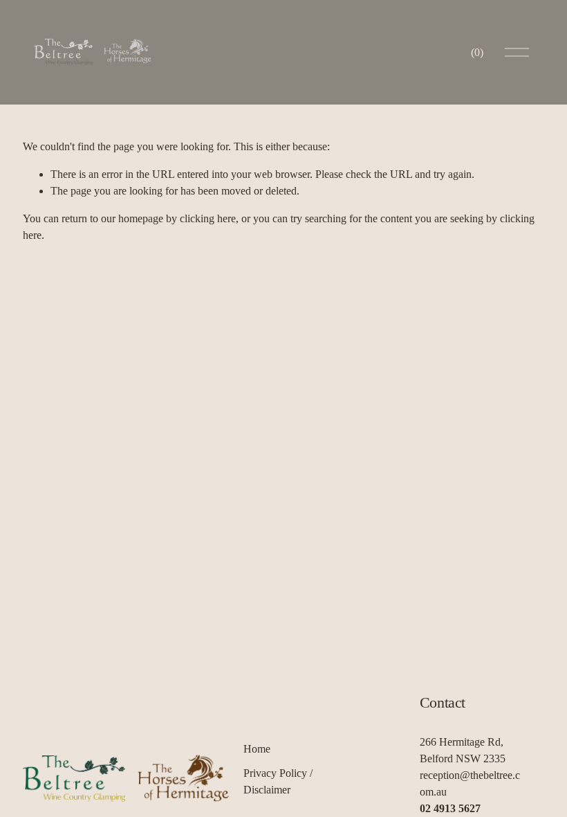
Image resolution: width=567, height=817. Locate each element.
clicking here (208, 218)
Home (256, 749)
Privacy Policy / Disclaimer (278, 781)
